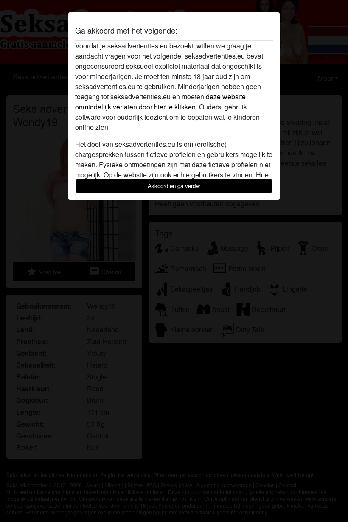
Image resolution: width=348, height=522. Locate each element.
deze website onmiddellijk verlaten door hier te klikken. (160, 102)
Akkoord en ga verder (174, 186)
